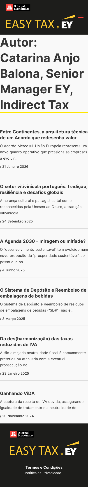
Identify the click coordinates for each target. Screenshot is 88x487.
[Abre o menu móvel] (80, 17)
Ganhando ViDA (17, 393)
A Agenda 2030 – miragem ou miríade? (43, 241)
